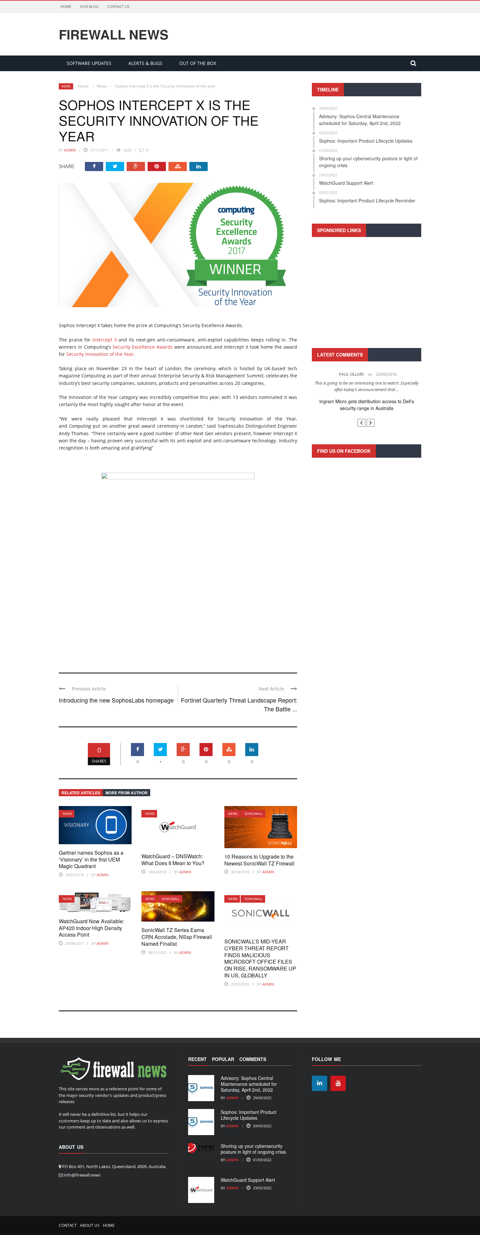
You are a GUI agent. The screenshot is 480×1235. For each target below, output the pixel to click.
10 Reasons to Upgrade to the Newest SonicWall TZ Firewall (259, 860)
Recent (197, 1059)
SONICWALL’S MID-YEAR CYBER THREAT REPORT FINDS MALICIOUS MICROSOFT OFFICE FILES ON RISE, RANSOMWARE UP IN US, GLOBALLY (260, 958)
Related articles (80, 793)
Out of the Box (197, 63)
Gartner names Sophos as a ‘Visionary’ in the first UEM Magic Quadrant (91, 859)
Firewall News (113, 34)
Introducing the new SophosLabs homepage (116, 700)
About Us (90, 1225)
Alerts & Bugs (145, 63)
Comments (252, 1059)
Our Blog (89, 6)
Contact (68, 1225)
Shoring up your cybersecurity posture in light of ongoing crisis (253, 1149)
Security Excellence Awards (143, 347)
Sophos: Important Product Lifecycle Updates (248, 1115)
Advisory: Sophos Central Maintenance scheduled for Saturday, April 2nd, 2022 (249, 1084)
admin (70, 150)
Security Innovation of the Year (100, 354)
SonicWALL (254, 813)
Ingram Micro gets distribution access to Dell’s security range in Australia (366, 404)
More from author (126, 793)
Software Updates (89, 63)
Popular (223, 1059)
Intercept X (104, 340)
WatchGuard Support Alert (248, 1180)
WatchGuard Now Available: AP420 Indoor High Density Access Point (91, 928)
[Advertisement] (366, 291)
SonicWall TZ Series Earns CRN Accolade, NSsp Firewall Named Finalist (176, 936)
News (66, 86)
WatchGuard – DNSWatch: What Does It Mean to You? (172, 859)
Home (65, 6)
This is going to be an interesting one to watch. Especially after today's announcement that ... (367, 386)
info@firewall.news (82, 1175)
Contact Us (118, 6)
